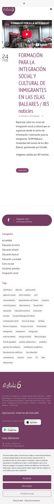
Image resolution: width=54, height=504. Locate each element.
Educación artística (11, 245)
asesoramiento (9, 300)
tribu (43, 357)
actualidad (34, 116)
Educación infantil (10, 249)
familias (41, 321)
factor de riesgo (28, 321)
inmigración (7, 331)
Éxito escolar (8, 263)
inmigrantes (20, 331)
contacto (45, 300)
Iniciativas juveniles (11, 268)
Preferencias (27, 493)
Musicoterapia (40, 336)
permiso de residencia (11, 347)
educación (7, 310)
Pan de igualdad (9, 341)
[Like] (43, 116)
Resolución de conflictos (13, 352)
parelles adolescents (27, 341)
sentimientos (8, 357)
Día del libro (38, 305)
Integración (33, 331)
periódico (43, 341)
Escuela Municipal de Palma (24, 315)
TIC (36, 357)
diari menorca (24, 305)
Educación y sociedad (11, 259)
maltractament (9, 336)
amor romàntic (25, 294)
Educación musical (10, 254)
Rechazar (27, 486)
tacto (29, 357)
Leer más (22, 170)
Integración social (10, 273)
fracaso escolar (27, 326)
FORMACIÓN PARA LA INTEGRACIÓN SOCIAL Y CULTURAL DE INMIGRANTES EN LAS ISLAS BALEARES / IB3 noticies (34, 83)
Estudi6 (24, 116)
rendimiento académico (33, 347)
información (41, 326)
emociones (37, 310)
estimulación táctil (10, 321)
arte (36, 294)
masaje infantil (25, 336)
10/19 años (7, 289)
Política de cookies (18, 500)
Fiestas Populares (10, 326)
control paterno (9, 305)
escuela (6, 315)
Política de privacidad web (32, 500)
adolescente (30, 289)
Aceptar (27, 478)
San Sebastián (31, 352)
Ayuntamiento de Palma (28, 300)
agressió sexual (9, 294)
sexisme (20, 357)
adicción (19, 289)
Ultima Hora (8, 362)
